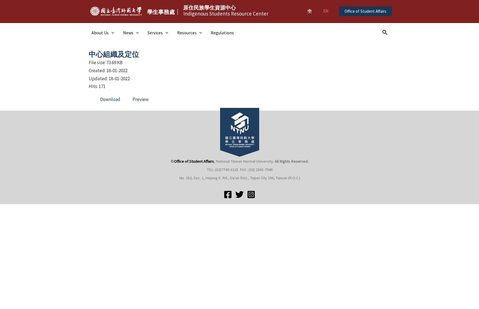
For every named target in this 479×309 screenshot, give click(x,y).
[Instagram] (251, 194)
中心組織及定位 (114, 54)
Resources (187, 32)
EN (325, 11)
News (128, 32)
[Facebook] (228, 194)
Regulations (222, 32)
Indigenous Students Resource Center (225, 10)
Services (155, 32)
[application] (111, 32)
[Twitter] (239, 194)
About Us (100, 32)
